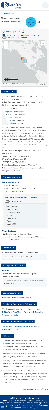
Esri (45, 84)
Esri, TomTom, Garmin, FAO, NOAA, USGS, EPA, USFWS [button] (19, 84)
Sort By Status (16, 201)
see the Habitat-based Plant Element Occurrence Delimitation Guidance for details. (23, 312)
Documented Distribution (17, 37)
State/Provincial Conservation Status (21, 35)
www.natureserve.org (31, 398)
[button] (6, 43)
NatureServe (21, 400)
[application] (24, 62)
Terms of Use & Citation (37, 400)
